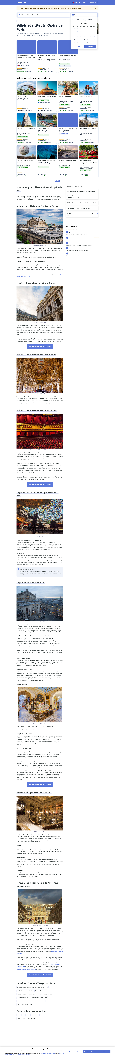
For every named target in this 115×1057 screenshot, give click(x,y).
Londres (28, 1015)
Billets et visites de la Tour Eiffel (24, 987)
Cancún (18, 1018)
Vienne (33, 1015)
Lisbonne (59, 1015)
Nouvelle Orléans (52, 1015)
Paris (18, 21)
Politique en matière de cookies (48, 1053)
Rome (24, 1015)
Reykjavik (33, 1018)
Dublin (28, 1018)
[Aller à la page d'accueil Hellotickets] (23, 2)
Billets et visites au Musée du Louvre (26, 969)
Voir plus (57, 180)
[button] (26, 56)
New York (19, 1015)
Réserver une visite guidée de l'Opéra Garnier (40, 346)
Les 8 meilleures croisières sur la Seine (40, 987)
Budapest (24, 1018)
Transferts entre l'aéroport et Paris (24, 1004)
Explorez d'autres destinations (31, 1011)
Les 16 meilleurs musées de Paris (52, 1001)
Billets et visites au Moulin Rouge (24, 1001)
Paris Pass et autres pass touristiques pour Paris (42, 476)
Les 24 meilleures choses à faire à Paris (25, 990)
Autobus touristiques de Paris (38, 1001)
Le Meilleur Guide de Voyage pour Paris (36, 983)
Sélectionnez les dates (81, 15)
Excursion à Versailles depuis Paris (45, 994)
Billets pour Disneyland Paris (41, 990)
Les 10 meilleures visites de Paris (23, 997)
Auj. (78, 19)
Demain (90, 19)
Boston (37, 1015)
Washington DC (44, 1015)
